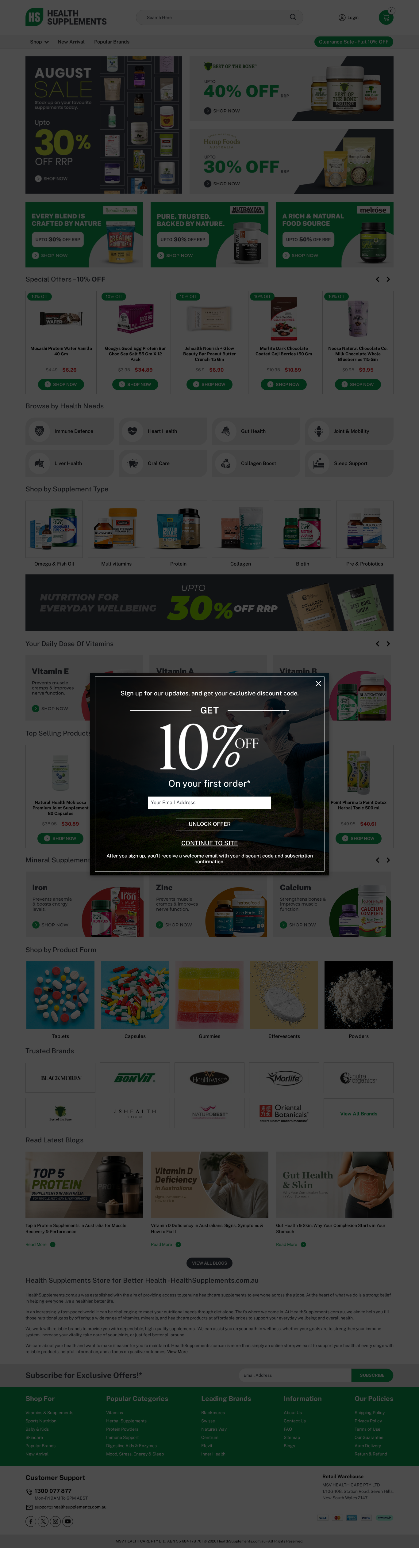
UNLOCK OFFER (210, 824)
